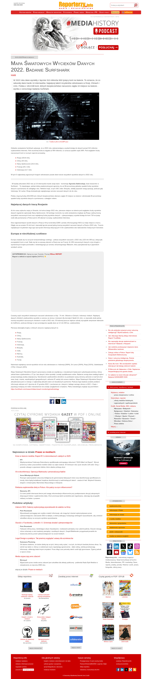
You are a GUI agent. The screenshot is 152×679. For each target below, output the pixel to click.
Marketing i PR (91, 12)
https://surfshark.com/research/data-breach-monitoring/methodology (35, 389)
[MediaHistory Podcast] (76, 52)
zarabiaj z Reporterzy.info (123, 661)
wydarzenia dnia (115, 506)
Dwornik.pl (67, 675)
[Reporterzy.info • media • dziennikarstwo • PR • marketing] (76, 7)
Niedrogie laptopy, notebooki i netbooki (27, 596)
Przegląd (125, 619)
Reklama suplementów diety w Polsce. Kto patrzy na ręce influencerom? (43, 487)
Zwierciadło (124, 641)
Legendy (99, 664)
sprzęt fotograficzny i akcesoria (53, 667)
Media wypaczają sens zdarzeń (27, 556)
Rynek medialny (38, 12)
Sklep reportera (84, 667)
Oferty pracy (104, 12)
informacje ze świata (117, 515)
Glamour (108, 597)
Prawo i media (79, 12)
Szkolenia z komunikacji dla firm (89, 670)
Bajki (105, 664)
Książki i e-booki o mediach (27, 618)
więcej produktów (35, 648)
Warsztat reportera (53, 12)
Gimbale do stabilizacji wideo (27, 641)
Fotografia (67, 12)
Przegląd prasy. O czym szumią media (91, 661)
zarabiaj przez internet (117, 432)
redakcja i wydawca (21, 661)
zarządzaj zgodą (28, 670)
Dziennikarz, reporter (118, 398)
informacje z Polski (116, 510)
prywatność (19, 670)
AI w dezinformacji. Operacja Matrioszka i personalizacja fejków (40, 472)
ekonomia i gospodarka (118, 523)
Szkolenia (115, 12)
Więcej (113, 426)
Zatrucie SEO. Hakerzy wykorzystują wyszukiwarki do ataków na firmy (42, 507)
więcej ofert (76, 647)
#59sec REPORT (56, 254)
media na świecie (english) (119, 536)
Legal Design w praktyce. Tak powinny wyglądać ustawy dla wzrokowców (44, 538)
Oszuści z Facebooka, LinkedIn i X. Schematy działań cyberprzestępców (43, 523)
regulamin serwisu (21, 667)
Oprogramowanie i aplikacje (44, 641)
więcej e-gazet (116, 648)
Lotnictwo (125, 597)
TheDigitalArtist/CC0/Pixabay (58, 142)
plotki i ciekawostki (116, 532)
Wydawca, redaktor (118, 392)
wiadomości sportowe (117, 527)
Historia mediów (25, 12)
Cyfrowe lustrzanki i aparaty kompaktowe (44, 596)
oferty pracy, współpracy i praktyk (121, 387)
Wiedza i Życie (108, 641)
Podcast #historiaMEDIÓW (88, 664)
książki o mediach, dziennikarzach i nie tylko (57, 661)
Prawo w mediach (28, 57)
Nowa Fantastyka (108, 619)
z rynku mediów (115, 519)
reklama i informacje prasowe (24, 664)
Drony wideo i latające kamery (44, 618)
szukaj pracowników (122, 664)
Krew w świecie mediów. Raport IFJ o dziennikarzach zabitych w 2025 (43, 456)
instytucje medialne (50, 670)
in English (128, 12)
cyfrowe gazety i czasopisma (52, 664)
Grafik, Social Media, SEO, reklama (123, 406)
